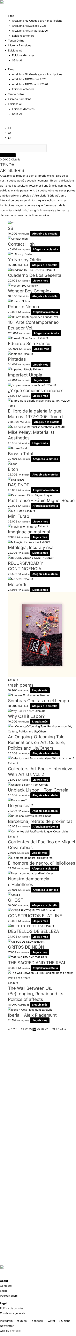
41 (61, 1029)
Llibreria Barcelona (19, 45)
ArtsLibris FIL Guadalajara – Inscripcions (37, 20)
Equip (3, 1290)
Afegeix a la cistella (44, 233)
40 (57, 1029)
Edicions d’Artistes (23, 55)
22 (26, 1029)
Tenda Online (16, 40)
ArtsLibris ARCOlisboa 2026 (29, 25)
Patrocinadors (9, 1295)
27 (46, 1029)
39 (53, 1029)
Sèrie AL (17, 60)
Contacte (6, 1285)
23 (30, 1029)
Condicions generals (12, 1313)
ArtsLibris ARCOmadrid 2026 (30, 30)
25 (38, 1029)
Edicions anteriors (23, 35)
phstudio (15, 1330)
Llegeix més (40, 280)
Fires (11, 15)
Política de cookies (11, 1308)
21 (22, 1029)
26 (42, 1029)
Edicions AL (15, 50)
